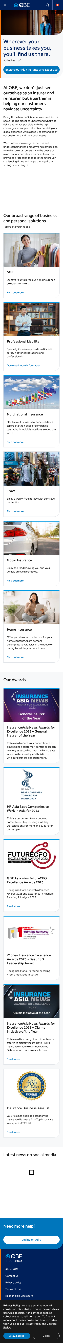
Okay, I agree (17, 1335)
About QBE (11, 1269)
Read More (13, 906)
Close (46, 1335)
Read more (13, 1059)
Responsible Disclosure (19, 1295)
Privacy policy (13, 1282)
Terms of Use (13, 1289)
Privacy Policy (33, 1323)
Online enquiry (31, 1239)
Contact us (11, 1275)
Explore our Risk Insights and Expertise (31, 69)
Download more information (23, 365)
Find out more (15, 292)
